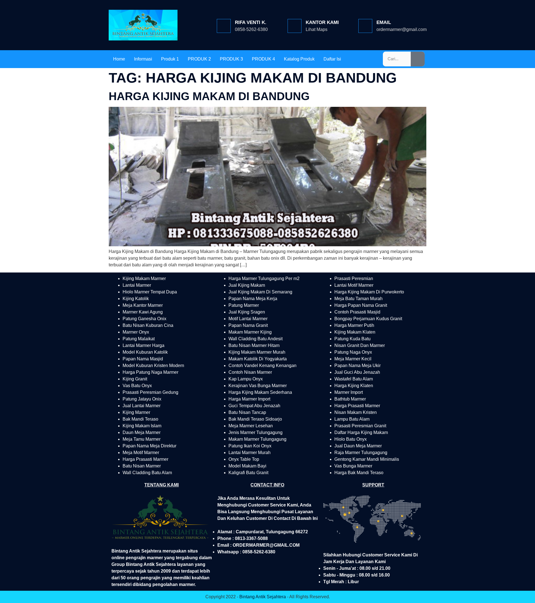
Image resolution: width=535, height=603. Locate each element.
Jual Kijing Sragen (246, 312)
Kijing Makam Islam (142, 425)
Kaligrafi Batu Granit (248, 472)
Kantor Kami (322, 22)
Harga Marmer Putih (354, 325)
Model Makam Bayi (247, 466)
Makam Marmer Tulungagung (257, 439)
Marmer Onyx (136, 332)
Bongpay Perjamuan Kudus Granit (368, 318)
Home (119, 59)
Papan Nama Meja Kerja (252, 298)
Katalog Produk (299, 59)
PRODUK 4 (263, 59)
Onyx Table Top (243, 459)
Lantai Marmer (137, 285)
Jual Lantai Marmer (141, 405)
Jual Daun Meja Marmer (358, 445)
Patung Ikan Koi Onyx (249, 445)
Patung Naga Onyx (353, 352)
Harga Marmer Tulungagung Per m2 (264, 278)
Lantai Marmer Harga (143, 345)
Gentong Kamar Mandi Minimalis (366, 459)
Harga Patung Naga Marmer (150, 372)
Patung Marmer (243, 305)
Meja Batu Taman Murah (358, 298)
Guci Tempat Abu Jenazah (254, 405)
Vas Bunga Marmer (353, 466)
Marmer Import (348, 392)
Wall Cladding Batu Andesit (255, 338)
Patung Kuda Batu (352, 338)
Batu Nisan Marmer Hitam (253, 345)
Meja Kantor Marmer (143, 305)
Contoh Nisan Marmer (250, 372)
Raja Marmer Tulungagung (360, 452)
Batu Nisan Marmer (142, 466)
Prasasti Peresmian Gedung (150, 392)
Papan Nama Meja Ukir (357, 365)
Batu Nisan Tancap (247, 412)
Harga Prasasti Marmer (145, 459)
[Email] (365, 26)
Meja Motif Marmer (141, 452)
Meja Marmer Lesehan (250, 425)
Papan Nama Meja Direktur (149, 445)
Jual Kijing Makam (246, 285)
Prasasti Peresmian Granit (360, 425)
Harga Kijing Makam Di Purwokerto (369, 292)
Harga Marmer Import (249, 399)
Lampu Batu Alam (351, 419)
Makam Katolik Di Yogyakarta (257, 358)
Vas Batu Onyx (137, 385)
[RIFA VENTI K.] (224, 26)
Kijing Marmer (136, 412)
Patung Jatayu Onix (142, 399)
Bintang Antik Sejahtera (262, 596)
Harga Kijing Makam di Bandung (209, 96)
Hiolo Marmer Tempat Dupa (150, 292)
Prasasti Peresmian (353, 278)
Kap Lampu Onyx (245, 379)
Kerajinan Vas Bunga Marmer (257, 385)
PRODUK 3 (231, 59)
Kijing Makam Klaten (354, 332)
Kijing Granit (135, 379)
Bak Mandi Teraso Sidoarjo (255, 419)
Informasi (143, 59)
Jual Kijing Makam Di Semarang (260, 292)
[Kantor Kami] (294, 26)
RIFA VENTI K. (250, 22)
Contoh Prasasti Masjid (357, 312)
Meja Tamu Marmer (141, 439)
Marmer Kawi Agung (143, 312)
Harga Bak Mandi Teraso (358, 472)
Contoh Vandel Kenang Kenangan (262, 365)
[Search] (418, 59)
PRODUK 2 (199, 59)
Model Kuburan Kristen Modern (153, 365)
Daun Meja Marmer (141, 432)
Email (383, 22)
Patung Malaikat (139, 338)
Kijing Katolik (136, 298)
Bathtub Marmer (350, 399)
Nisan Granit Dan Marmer (359, 345)
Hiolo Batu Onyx (350, 439)
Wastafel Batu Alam (353, 379)
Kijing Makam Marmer (144, 278)
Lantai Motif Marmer (353, 285)
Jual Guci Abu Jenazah (357, 372)
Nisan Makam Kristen (355, 412)
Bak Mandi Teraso (140, 419)
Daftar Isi (332, 59)
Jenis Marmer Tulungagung (255, 432)
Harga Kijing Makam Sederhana (260, 392)
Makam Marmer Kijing (250, 332)
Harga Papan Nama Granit (360, 305)
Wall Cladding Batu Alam (147, 472)
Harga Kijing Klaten (353, 385)
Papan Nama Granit (248, 325)
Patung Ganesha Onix (144, 318)
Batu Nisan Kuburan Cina (148, 325)
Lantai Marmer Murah (249, 452)
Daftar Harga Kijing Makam (361, 432)
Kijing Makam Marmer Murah (256, 352)
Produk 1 (170, 59)
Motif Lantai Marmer (248, 318)
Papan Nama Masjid (143, 358)
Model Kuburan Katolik (145, 352)
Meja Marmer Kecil (352, 358)
